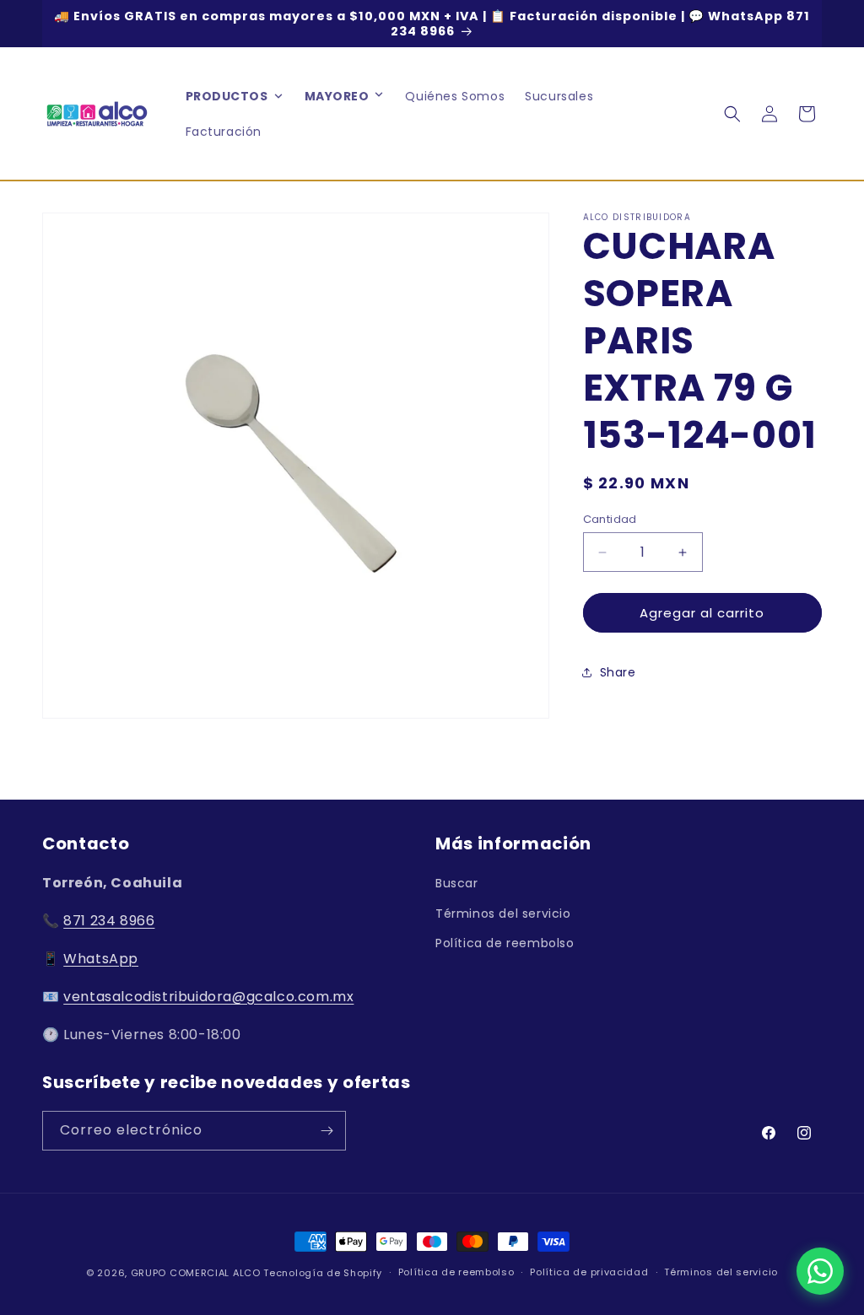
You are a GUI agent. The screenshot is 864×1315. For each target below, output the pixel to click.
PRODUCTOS (227, 96)
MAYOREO (337, 96)
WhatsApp (100, 958)
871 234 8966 (108, 920)
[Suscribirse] (326, 1131)
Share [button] (618, 672)
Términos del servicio (503, 913)
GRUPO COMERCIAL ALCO (196, 1273)
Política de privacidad (589, 1272)
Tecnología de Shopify (322, 1273)
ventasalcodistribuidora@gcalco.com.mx (208, 996)
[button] (379, 96)
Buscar (456, 883)
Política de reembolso (505, 943)
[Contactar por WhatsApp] (820, 1271)
